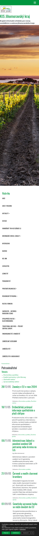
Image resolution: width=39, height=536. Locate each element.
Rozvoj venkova (7, 304)
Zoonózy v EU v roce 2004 (24, 387)
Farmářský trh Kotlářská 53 (11, 228)
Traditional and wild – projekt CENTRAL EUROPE (12, 327)
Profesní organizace (9, 289)
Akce (3, 198)
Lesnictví (5, 273)
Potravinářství (5, 363)
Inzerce (4, 251)
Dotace (4, 221)
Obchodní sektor (9, 379)
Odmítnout (16, 533)
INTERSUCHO (6, 243)
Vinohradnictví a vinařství (11, 334)
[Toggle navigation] (34, 3)
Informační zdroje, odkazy (11, 236)
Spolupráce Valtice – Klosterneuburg (9, 320)
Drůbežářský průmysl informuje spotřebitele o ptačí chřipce (23, 410)
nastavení (23, 529)
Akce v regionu (7, 206)
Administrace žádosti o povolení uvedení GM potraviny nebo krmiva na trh (24, 445)
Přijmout (6, 533)
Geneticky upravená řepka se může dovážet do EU (25, 505)
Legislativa (5, 266)
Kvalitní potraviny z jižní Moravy (14, 377)
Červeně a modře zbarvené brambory (25, 475)
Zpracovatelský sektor (11, 382)
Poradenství (6, 281)
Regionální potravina (9, 296)
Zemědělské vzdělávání (9, 341)
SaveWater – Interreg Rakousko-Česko (9, 312)
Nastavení (25, 533)
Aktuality (5, 213)
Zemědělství (6, 349)
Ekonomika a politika (10, 375)
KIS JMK (4, 258)
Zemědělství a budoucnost (11, 356)
